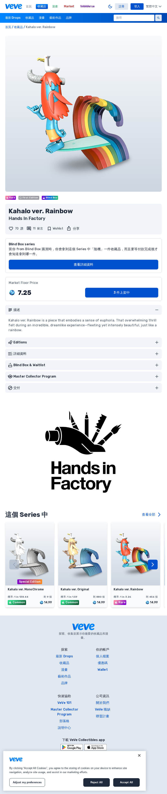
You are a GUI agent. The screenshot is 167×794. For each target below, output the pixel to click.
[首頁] (13, 6)
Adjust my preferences (27, 782)
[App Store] (95, 747)
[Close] (139, 755)
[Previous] (14, 564)
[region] (74, 771)
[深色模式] (110, 6)
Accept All (126, 782)
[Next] (153, 564)
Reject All (96, 782)
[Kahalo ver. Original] (82, 584)
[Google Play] (71, 747)
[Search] (158, 18)
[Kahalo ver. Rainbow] (135, 584)
